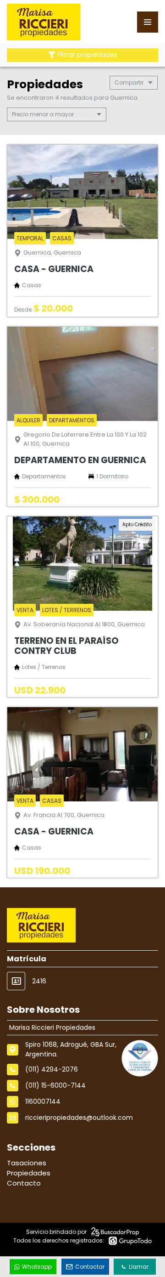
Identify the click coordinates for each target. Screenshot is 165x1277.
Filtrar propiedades (87, 55)
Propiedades (28, 1173)
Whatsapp (37, 1267)
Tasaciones (26, 1163)
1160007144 (42, 1101)
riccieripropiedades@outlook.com (79, 1117)
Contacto (24, 1183)
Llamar (138, 1267)
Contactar (89, 1267)
